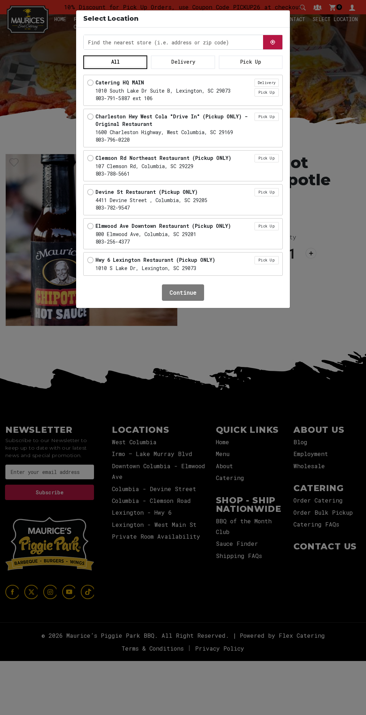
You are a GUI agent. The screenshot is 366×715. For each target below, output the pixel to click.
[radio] (183, 90)
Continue (183, 292)
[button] (115, 62)
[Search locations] (272, 42)
